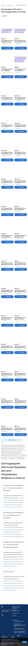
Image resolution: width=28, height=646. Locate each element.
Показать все (12, 440)
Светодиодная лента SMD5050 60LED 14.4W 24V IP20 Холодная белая (7, 428)
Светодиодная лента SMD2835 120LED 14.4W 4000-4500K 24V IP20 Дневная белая (20, 236)
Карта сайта (13, 637)
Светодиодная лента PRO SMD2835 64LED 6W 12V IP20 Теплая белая (7, 209)
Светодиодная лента (20, 5)
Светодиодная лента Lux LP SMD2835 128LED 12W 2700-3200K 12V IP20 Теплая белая (20, 69)
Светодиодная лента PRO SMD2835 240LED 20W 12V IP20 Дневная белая (20, 181)
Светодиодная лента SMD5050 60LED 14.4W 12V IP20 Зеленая (20, 346)
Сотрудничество (15, 613)
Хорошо (24, 641)
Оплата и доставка (16, 610)
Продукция (10, 5)
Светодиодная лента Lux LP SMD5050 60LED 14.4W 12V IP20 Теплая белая (20, 98)
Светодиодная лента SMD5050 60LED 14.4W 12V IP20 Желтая (7, 346)
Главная (3, 5)
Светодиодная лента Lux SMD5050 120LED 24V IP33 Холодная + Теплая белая (7, 153)
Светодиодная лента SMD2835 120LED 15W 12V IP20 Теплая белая (7, 263)
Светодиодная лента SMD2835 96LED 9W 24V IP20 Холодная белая (7, 291)
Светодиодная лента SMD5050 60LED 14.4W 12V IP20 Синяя (20, 374)
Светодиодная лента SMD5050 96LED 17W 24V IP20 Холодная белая (20, 428)
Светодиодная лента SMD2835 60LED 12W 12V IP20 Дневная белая (20, 263)
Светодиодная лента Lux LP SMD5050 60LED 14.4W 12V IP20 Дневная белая (7, 98)
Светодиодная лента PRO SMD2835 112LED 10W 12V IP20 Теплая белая (20, 153)
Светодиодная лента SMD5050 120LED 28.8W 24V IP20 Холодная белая (20, 318)
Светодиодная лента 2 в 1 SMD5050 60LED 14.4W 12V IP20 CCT (7, 41)
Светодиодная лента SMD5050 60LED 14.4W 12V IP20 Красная (7, 374)
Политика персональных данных (5, 637)
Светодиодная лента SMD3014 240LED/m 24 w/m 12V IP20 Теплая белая (20, 291)
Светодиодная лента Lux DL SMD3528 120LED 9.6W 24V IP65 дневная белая (7, 69)
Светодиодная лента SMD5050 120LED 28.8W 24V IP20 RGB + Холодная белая (7, 318)
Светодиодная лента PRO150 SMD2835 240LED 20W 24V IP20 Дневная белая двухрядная (7, 236)
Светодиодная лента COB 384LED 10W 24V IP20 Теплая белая (20, 41)
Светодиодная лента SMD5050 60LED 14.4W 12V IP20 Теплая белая (7, 401)
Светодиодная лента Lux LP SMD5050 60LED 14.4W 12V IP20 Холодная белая (7, 125)
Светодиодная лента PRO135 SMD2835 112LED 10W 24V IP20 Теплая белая (20, 209)
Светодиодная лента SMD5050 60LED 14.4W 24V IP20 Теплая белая (20, 401)
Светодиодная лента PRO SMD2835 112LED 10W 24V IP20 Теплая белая (7, 181)
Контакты (14, 615)
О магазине (14, 608)
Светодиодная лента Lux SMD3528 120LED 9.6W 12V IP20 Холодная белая (20, 125)
